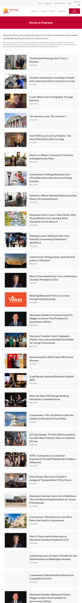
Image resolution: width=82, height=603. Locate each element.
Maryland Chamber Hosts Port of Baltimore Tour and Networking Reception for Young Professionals (52, 499)
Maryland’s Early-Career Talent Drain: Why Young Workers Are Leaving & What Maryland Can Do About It (52, 218)
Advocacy (34, 11)
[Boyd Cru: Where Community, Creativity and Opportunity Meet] (16, 159)
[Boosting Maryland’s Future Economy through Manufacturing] (16, 299)
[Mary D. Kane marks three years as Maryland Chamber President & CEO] (16, 540)
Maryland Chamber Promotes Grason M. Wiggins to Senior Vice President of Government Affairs (51, 318)
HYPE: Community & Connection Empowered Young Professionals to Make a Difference (52, 459)
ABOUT (40, 3)
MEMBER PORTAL (60, 3)
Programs (44, 11)
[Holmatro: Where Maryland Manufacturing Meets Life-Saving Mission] (16, 199)
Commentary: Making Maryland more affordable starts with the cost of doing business (50, 178)
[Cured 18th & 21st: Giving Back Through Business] (16, 101)
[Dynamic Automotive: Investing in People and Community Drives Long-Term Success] (16, 81)
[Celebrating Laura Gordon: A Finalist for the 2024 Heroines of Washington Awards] (16, 559)
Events (52, 11)
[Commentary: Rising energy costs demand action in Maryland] (16, 260)
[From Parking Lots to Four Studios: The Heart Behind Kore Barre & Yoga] (16, 139)
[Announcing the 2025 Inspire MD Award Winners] (16, 361)
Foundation (61, 11)
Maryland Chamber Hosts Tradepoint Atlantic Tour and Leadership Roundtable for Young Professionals (51, 339)
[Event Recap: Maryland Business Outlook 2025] (16, 380)
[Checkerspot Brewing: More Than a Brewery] (16, 62)
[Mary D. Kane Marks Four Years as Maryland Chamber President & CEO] (16, 280)
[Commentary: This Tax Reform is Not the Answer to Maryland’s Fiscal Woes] (16, 419)
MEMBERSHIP (48, 3)
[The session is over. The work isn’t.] (16, 120)
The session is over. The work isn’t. (48, 116)
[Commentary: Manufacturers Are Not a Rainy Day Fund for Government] (16, 521)
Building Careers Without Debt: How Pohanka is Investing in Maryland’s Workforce (49, 239)
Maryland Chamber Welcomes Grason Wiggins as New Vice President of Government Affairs (49, 598)
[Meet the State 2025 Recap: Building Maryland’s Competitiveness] (16, 399)
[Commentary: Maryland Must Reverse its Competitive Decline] (16, 579)
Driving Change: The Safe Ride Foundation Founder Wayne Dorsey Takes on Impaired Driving (52, 438)
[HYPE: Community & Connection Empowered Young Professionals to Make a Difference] (16, 459)
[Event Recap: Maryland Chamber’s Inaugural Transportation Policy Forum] (16, 480)
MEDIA (69, 3)
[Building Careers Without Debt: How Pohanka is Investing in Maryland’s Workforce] (16, 239)
